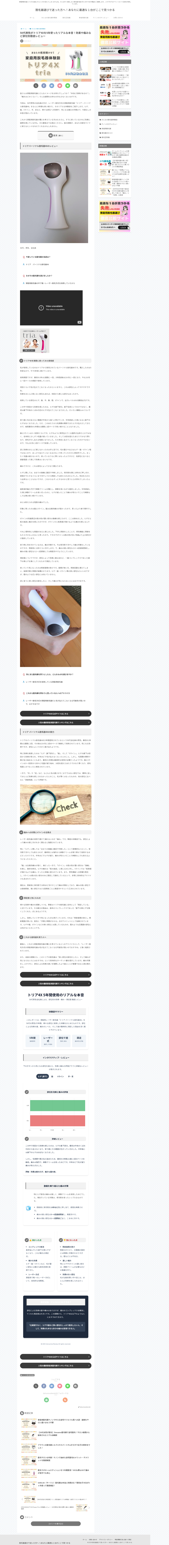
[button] (75, 85)
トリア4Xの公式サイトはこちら (55, 713)
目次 (55, 135)
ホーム (85, 1540)
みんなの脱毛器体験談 (28, 1375)
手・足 (70, 1076)
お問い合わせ (93, 1540)
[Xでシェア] (35, 85)
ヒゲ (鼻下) (42, 1076)
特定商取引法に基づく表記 (123, 1540)
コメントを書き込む (55, 1523)
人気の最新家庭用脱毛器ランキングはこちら (55, 722)
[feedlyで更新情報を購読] (46, 1399)
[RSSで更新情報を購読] (65, 1399)
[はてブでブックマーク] (51, 85)
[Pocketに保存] (59, 85)
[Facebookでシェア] (43, 85)
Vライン (60, 1076)
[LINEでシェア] (67, 85)
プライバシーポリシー (106, 1540)
